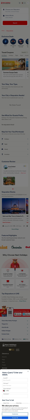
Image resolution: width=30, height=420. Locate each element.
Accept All (15, 418)
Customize (15, 414)
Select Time (6, 403)
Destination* (6, 394)
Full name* (5, 383)
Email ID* (5, 378)
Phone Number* (7, 388)
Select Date (19, 403)
